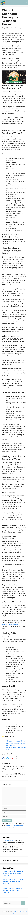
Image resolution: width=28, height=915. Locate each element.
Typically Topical (8, 840)
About (15, 911)
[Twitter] (7, 757)
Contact (17, 913)
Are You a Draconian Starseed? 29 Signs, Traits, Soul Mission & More (13, 768)
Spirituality (7, 764)
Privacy (12, 913)
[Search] (23, 903)
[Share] (15, 757)
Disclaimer (24, 911)
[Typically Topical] (3, 2)
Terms (19, 911)
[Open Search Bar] (19, 2)
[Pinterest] (11, 757)
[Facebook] (3, 757)
